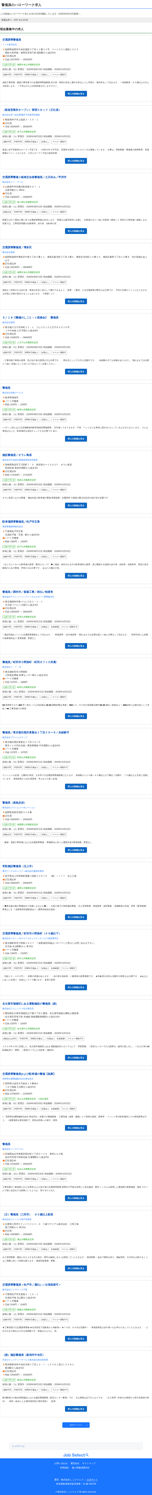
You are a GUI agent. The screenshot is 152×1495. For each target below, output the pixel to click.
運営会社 (75, 1463)
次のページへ (76, 1425)
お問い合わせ (61, 1463)
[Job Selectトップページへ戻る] (76, 1455)
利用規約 (64, 1467)
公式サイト (92, 1479)
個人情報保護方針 (81, 1467)
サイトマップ (89, 1463)
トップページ (18, 1446)
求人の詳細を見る (76, 93)
